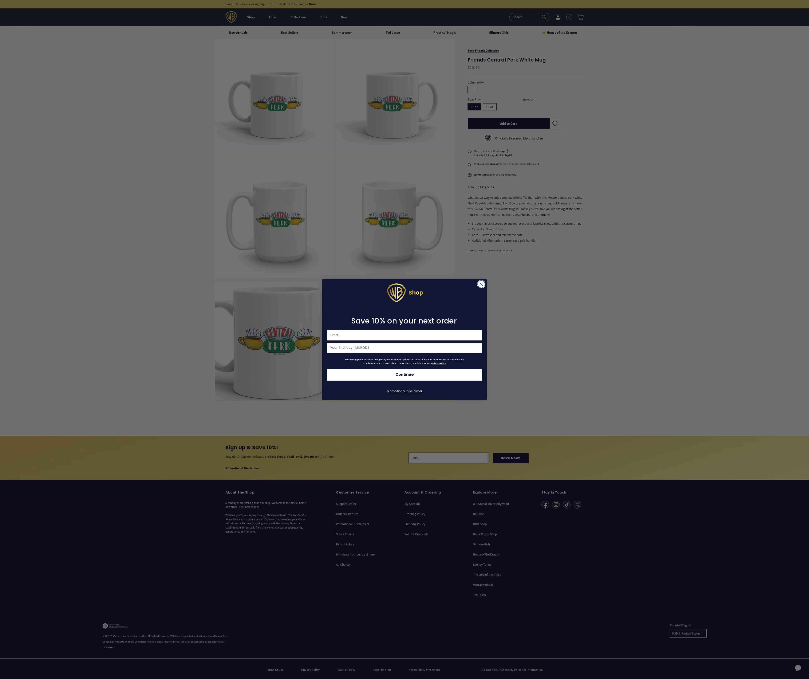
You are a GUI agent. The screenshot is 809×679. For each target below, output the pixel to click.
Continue (404, 375)
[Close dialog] (481, 284)
